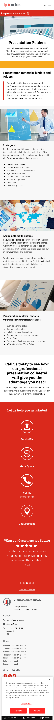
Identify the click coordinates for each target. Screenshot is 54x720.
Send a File (30, 717)
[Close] (49, 679)
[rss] (14, 675)
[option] (27, 562)
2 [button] (24, 583)
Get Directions (27, 523)
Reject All (18, 711)
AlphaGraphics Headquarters (25, 609)
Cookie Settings (26, 704)
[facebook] (5, 675)
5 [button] (33, 583)
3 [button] (27, 583)
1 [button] (21, 583)
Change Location (20, 606)
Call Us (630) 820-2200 (15, 620)
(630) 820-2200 (27, 497)
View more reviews (27, 589)
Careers (46, 717)
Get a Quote (12, 717)
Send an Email (12, 624)
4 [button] (30, 583)
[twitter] (10, 675)
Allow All (37, 711)
